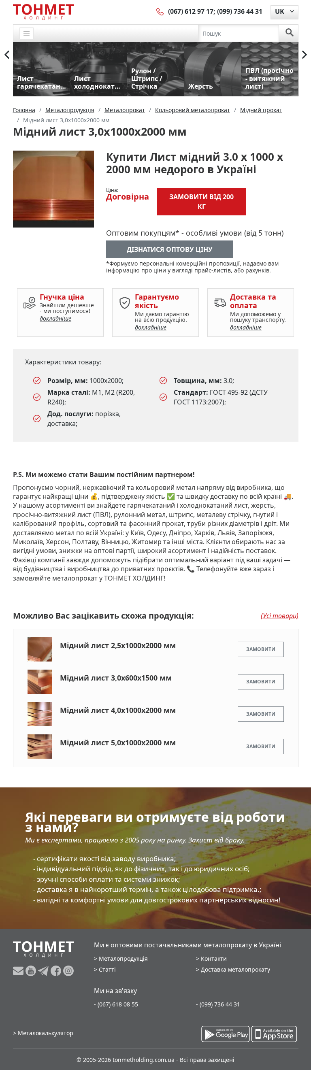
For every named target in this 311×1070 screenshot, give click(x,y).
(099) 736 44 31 (239, 11)
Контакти (214, 958)
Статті (107, 969)
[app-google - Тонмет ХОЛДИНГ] (225, 1034)
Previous (7, 55)
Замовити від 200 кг (201, 201)
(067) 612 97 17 (190, 11)
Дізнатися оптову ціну (170, 249)
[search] (289, 33)
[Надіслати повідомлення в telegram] (44, 971)
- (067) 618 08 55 (116, 1004)
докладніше (55, 318)
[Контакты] (160, 11)
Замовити (260, 649)
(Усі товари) (279, 615)
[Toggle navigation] (26, 33)
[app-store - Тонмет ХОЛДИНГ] (274, 1034)
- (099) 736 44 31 (218, 1004)
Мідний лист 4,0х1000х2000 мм (118, 710)
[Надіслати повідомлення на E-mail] (19, 971)
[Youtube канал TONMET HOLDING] (32, 971)
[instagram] (68, 971)
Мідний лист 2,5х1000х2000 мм (118, 645)
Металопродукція (123, 958)
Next (304, 55)
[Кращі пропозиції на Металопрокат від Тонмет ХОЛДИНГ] (43, 12)
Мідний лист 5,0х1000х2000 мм (118, 742)
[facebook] (57, 971)
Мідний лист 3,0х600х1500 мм (116, 678)
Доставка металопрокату (235, 969)
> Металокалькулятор (43, 1033)
